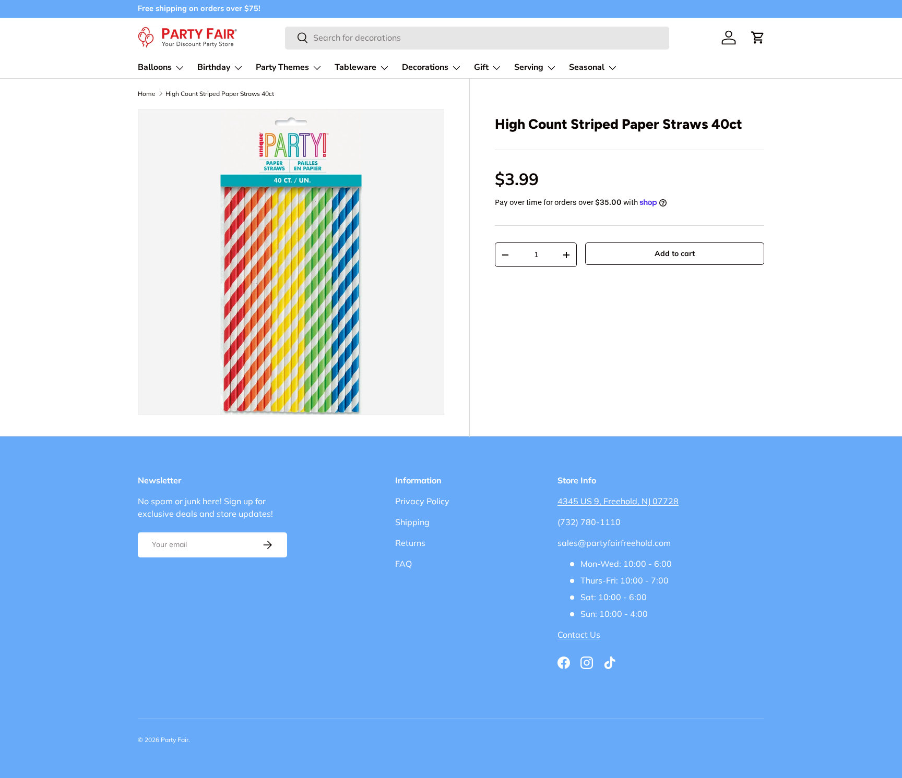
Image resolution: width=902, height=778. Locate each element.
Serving (528, 67)
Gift (481, 67)
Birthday (213, 67)
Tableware (355, 67)
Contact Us (578, 634)
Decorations (425, 67)
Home (147, 94)
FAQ (403, 563)
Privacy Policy (422, 501)
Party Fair (174, 740)
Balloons (155, 67)
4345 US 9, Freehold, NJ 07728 (618, 501)
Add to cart (675, 253)
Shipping (412, 522)
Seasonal (586, 67)
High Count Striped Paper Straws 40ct (219, 94)
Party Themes (282, 67)
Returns (410, 543)
